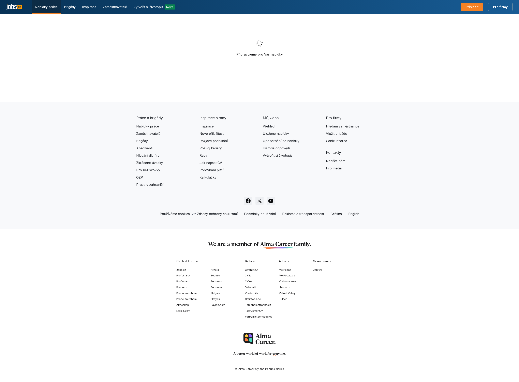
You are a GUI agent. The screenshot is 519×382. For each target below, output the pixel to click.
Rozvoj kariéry (210, 148)
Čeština (336, 214)
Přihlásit (472, 7)
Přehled (269, 126)
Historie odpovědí (276, 148)
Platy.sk (215, 299)
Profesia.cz (183, 281)
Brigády (70, 7)
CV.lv (248, 275)
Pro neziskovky (148, 170)
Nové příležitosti (211, 134)
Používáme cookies (175, 214)
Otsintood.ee (253, 299)
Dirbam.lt (250, 287)
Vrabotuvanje (287, 281)
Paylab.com (218, 304)
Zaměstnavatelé (115, 7)
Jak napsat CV (210, 163)
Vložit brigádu (336, 134)
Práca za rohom (186, 293)
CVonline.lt (251, 269)
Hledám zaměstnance (342, 126)
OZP (139, 177)
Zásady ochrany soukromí (217, 214)
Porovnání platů (211, 170)
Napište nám (335, 161)
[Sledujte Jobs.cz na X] (259, 201)
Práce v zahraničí (149, 185)
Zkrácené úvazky (149, 163)
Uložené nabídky (276, 134)
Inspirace (89, 7)
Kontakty (333, 152)
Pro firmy (500, 7)
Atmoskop (182, 304)
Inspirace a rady (212, 118)
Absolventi (144, 148)
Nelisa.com (183, 310)
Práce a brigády (149, 118)
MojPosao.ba (287, 275)
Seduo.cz (216, 281)
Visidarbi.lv (251, 293)
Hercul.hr (285, 287)
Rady (203, 155)
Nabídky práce (46, 7)
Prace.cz (182, 287)
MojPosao (285, 269)
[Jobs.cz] (14, 7)
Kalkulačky (207, 177)
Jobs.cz (181, 269)
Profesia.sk (183, 275)
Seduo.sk (216, 287)
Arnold (215, 269)
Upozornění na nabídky (281, 141)
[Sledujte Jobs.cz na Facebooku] (248, 201)
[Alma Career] (259, 339)
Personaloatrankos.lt (258, 304)
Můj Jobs (271, 118)
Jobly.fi (317, 269)
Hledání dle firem (149, 155)
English (353, 214)
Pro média (334, 168)
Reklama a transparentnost (303, 214)
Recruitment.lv (254, 310)
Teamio (215, 275)
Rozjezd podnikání (213, 141)
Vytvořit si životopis (153, 7)
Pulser (283, 299)
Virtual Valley (287, 293)
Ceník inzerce (336, 141)
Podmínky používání (260, 214)
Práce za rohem (186, 299)
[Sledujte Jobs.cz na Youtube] (271, 201)
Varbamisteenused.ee (258, 316)
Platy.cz (215, 293)
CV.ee (248, 281)
